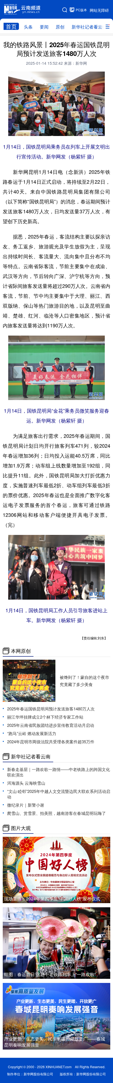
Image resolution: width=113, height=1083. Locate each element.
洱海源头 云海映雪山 (26, 783)
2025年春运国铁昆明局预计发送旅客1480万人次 (51, 708)
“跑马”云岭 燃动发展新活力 (31, 733)
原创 (60, 27)
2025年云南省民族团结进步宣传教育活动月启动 (50, 725)
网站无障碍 (99, 10)
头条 (28, 27)
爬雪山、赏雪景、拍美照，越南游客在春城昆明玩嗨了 (56, 813)
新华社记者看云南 (89, 27)
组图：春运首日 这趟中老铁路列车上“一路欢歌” (50, 974)
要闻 (44, 27)
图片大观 (21, 828)
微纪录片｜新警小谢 (25, 805)
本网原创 (21, 650)
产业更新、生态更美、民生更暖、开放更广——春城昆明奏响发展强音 (54, 1042)
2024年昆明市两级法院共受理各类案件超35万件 (50, 741)
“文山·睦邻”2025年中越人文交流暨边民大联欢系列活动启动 (58, 794)
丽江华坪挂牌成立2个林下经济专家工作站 (45, 717)
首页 (11, 26)
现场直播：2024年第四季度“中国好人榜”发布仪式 (52, 898)
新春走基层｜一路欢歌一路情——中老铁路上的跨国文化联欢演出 (58, 772)
